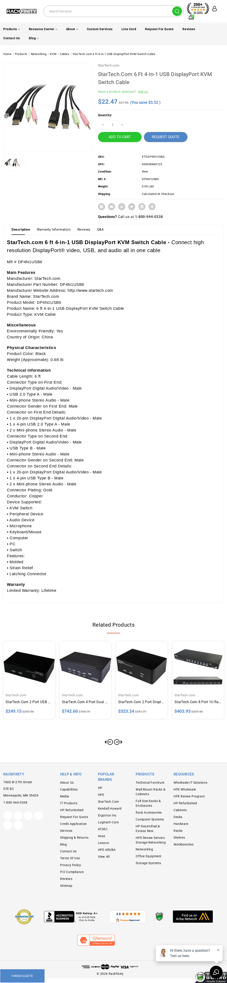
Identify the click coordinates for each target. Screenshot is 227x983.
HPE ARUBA (107, 850)
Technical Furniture (150, 782)
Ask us (143, 91)
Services (66, 830)
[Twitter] (131, 206)
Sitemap (66, 885)
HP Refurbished (71, 810)
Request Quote (165, 137)
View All (104, 856)
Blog (32, 38)
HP (100, 788)
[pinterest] (28, 815)
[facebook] (18, 815)
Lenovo (103, 843)
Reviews (188, 29)
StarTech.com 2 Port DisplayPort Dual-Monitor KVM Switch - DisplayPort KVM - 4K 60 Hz (141, 702)
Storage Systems (148, 863)
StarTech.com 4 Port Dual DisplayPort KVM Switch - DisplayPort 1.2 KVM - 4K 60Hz (85, 702)
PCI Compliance (72, 872)
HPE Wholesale (185, 789)
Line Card (128, 29)
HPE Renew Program (189, 796)
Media (64, 796)
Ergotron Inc (107, 815)
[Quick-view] (24, 663)
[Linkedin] (141, 206)
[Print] (121, 206)
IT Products (69, 803)
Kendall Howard (110, 808)
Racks (178, 830)
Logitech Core (108, 822)
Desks (178, 817)
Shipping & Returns (74, 837)
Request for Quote (159, 29)
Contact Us (11, 38)
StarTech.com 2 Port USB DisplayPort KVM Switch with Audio (29, 702)
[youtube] (7, 825)
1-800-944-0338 (149, 217)
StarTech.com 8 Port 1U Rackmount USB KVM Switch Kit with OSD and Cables (198, 702)
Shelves (179, 837)
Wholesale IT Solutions (190, 782)
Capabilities (69, 789)
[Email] (111, 206)
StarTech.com (108, 65)
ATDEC (103, 829)
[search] (177, 11)
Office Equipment (149, 856)
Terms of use (70, 858)
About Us (67, 782)
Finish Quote (22, 976)
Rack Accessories (149, 812)
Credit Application (73, 824)
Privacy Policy (70, 865)
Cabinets (180, 810)
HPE (101, 795)
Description (21, 230)
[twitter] (7, 815)
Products (10, 29)
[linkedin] (18, 825)
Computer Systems (150, 819)
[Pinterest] (152, 206)
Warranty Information (54, 230)
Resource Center (41, 29)
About (70, 29)
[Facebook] (101, 206)
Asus (101, 836)
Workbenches (184, 844)
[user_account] (213, 8)
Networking (144, 849)
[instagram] (38, 815)
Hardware (181, 824)
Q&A (100, 230)
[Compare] (34, 663)
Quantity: (105, 115)
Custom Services (100, 29)
